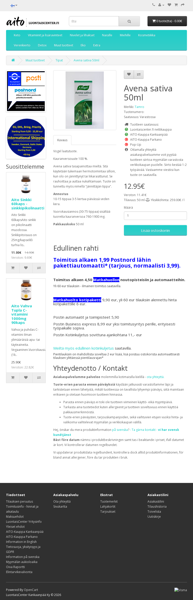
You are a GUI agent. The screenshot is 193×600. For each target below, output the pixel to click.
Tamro (139, 107)
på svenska (120, 430)
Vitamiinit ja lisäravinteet (45, 35)
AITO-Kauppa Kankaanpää (24, 532)
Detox (42, 45)
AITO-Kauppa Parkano (22, 537)
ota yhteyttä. (155, 377)
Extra (96, 45)
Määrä (128, 207)
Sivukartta (60, 506)
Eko (83, 45)
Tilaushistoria (157, 506)
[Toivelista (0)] (169, 5)
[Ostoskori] (176, 5)
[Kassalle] (182, 5)
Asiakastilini (156, 501)
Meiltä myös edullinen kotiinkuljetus (83, 348)
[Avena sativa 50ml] (84, 100)
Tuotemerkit (109, 501)
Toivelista (154, 511)
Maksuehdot (15, 516)
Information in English (21, 542)
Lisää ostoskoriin (155, 230)
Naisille (107, 35)
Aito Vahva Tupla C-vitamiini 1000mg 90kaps (21, 314)
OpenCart (31, 590)
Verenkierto (22, 45)
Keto (17, 35)
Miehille (125, 35)
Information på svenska (22, 557)
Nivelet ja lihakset (82, 35)
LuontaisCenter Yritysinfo (24, 521)
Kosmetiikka (146, 35)
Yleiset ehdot (15, 526)
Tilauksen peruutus (19, 501)
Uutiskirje (154, 516)
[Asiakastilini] (161, 5)
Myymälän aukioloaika (21, 562)
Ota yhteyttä (62, 501)
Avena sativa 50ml (86, 60)
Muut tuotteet (63, 45)
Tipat (59, 60)
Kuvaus (62, 140)
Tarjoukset (107, 511)
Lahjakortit (107, 506)
